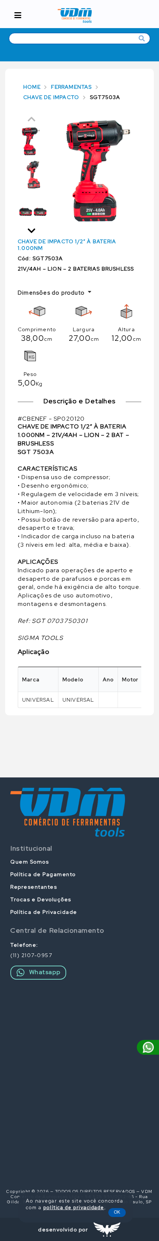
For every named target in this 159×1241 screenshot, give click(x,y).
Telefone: (24, 945)
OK (117, 1212)
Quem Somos (29, 861)
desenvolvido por (63, 1229)
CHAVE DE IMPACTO (51, 97)
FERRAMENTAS (71, 87)
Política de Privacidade (43, 912)
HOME (32, 87)
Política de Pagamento (43, 874)
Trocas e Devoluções (40, 899)
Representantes (33, 887)
